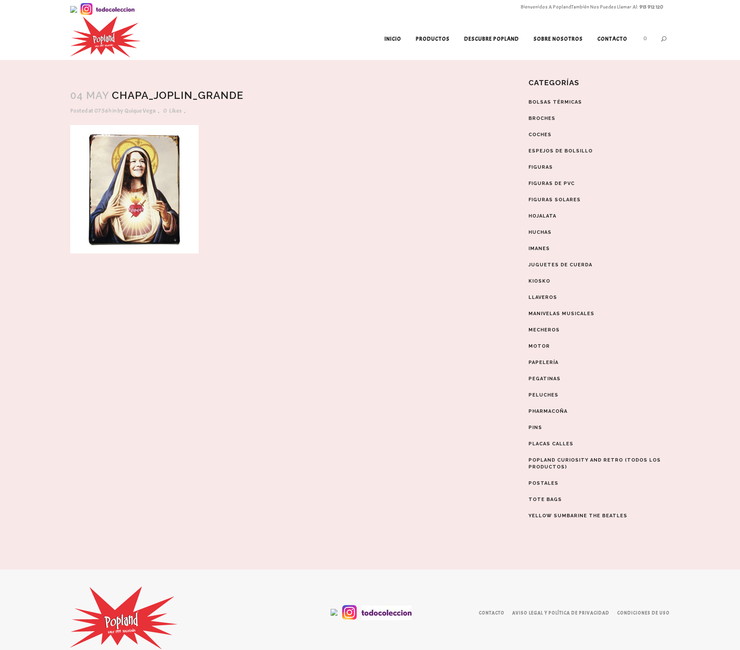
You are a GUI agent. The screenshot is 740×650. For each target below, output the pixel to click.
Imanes (539, 248)
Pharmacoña (547, 411)
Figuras (540, 167)
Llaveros (542, 297)
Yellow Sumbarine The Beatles (577, 516)
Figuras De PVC (551, 183)
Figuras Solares (554, 200)
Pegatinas (544, 379)
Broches (541, 118)
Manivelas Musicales (561, 313)
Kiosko (539, 281)
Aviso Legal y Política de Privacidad (560, 613)
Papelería (543, 362)
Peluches (543, 395)
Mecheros (544, 330)
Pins (535, 427)
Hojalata (542, 216)
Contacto (491, 613)
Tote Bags (545, 499)
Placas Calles (550, 444)
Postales (543, 483)
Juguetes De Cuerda (560, 265)
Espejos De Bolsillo (560, 151)
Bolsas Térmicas (555, 102)
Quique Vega (139, 110)
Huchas (540, 232)
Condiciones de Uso (643, 613)
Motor (539, 346)
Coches (540, 134)
